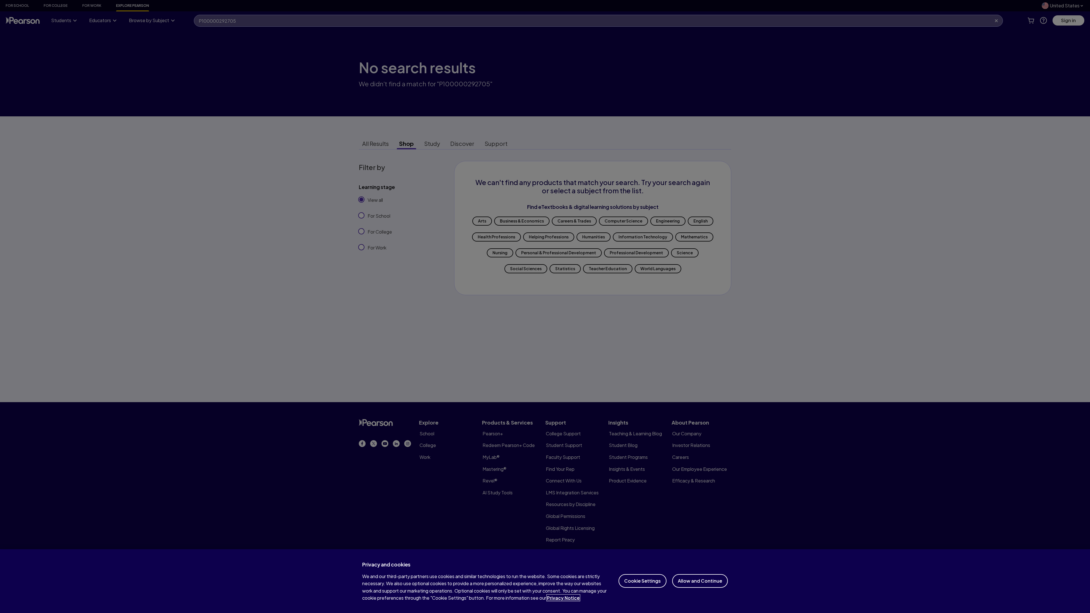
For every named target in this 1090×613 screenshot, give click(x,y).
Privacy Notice (563, 598)
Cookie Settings (642, 581)
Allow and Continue (700, 581)
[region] (545, 581)
